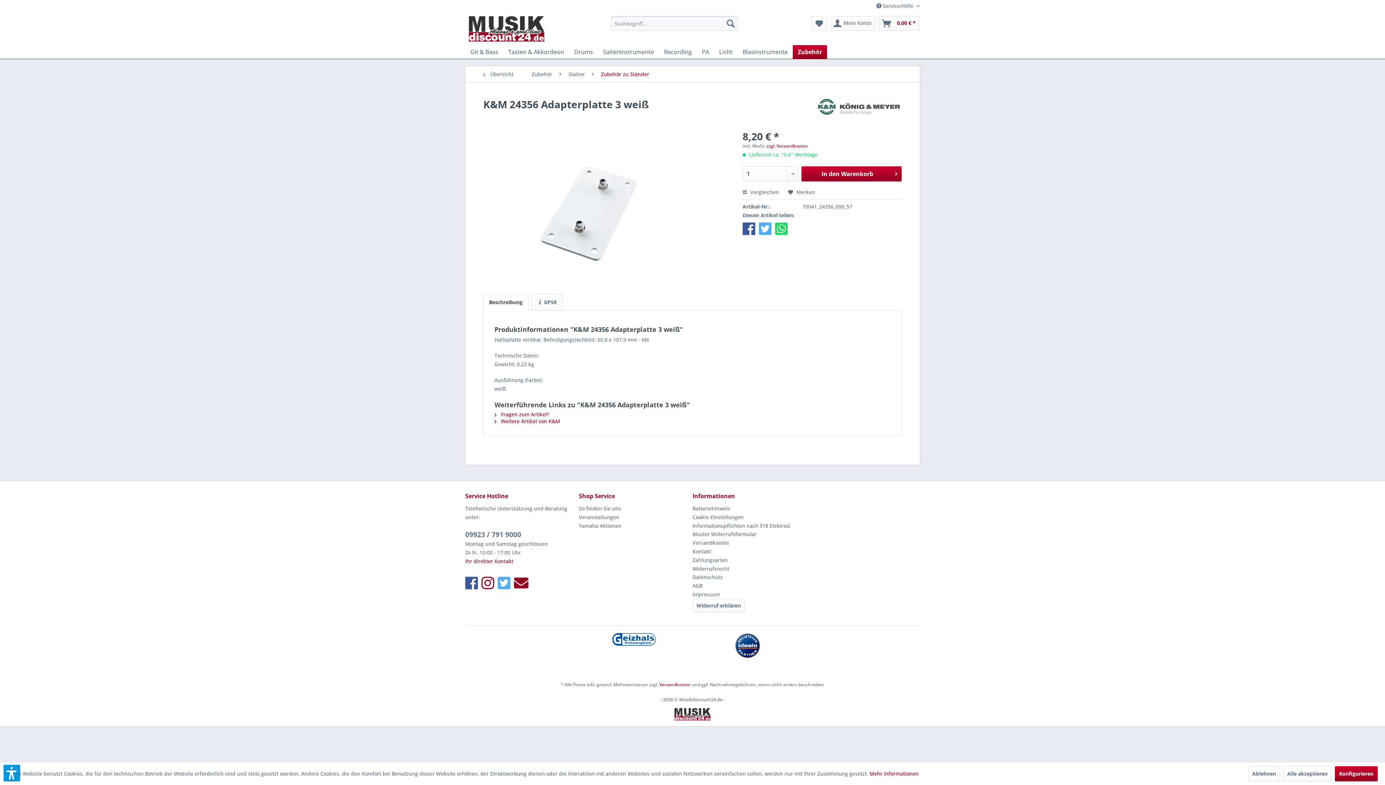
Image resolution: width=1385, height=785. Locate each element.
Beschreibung (506, 302)
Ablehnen (1264, 773)
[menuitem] (674, 23)
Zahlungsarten (710, 560)
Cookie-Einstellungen (718, 517)
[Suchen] (730, 23)
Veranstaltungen (599, 517)
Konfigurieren (1356, 773)
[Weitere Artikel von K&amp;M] (860, 111)
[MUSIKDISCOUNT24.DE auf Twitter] (504, 583)
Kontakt (701, 551)
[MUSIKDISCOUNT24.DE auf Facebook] (471, 583)
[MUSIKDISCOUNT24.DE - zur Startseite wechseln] (506, 28)
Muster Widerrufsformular (724, 534)
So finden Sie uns (600, 508)
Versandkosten (710, 542)
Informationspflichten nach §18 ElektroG (741, 525)
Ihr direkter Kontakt (489, 561)
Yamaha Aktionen (600, 525)
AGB (697, 585)
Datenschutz (707, 577)
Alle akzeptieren (1307, 773)
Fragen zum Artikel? (524, 414)
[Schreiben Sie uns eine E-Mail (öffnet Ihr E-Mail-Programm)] (521, 583)
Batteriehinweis (711, 508)
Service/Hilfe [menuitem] (898, 6)
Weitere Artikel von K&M (530, 421)
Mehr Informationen (894, 773)
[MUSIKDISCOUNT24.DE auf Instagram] (488, 583)
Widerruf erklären (718, 605)
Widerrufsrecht (710, 568)
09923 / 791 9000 (493, 534)
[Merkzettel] (819, 23)
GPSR (549, 302)
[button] (749, 228)
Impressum (706, 594)
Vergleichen (764, 192)
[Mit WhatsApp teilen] (781, 228)
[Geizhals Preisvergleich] (634, 639)
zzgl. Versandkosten (787, 146)
